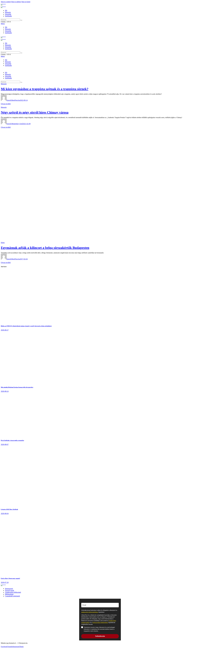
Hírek (3, 242)
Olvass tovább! (6, 104)
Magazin (4, 84)
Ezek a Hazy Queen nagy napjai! (10, 578)
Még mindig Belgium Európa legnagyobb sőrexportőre (17, 387)
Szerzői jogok (9, 590)
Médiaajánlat (9, 594)
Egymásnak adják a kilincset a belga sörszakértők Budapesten (45, 248)
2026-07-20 (5, 582)
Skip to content (6, 2)
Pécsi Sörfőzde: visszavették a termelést (12, 440)
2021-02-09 (27, 124)
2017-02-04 (24, 259)
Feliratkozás (100, 636)
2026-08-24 (5, 391)
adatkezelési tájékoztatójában (89, 612)
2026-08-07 (5, 444)
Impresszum (9, 588)
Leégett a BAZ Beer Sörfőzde (9, 509)
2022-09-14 (24, 100)
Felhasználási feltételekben (100, 622)
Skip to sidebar (16, 2)
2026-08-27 (5, 330)
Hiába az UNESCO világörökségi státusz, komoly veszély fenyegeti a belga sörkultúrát (26, 326)
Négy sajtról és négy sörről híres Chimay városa (34, 112)
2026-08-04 (5, 513)
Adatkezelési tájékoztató (13, 592)
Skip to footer (25, 2)
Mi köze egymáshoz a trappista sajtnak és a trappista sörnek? (44, 89)
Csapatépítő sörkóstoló (12, 596)
